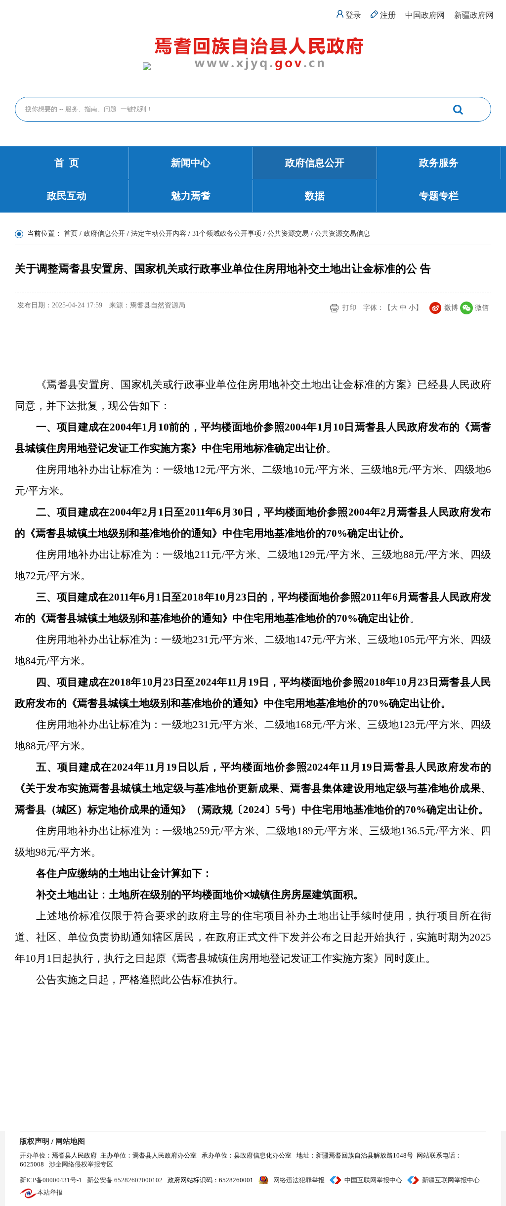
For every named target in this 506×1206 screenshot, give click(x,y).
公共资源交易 (288, 233)
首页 (71, 233)
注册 (388, 15)
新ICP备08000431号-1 (51, 1180)
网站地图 (70, 1141)
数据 (315, 195)
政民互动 (66, 195)
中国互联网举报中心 (373, 1180)
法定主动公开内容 (158, 233)
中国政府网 (425, 15)
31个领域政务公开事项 (226, 233)
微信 (482, 307)
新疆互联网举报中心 (451, 1180)
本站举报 (50, 1192)
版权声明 (34, 1141)
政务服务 (439, 162)
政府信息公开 (314, 162)
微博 (451, 307)
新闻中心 (191, 162)
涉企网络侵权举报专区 (81, 1164)
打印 (349, 307)
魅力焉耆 (191, 195)
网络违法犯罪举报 (299, 1180)
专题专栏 (439, 195)
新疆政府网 (474, 15)
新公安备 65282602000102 (125, 1180)
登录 (353, 15)
